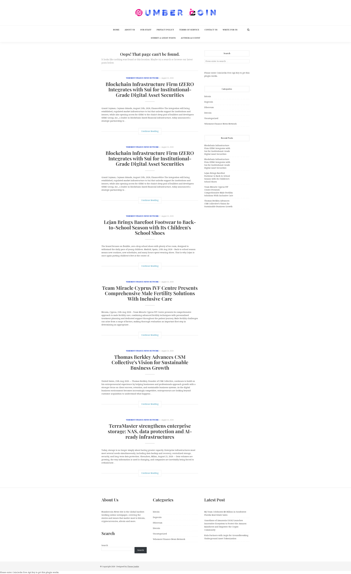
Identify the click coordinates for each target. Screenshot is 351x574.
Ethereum (209, 107)
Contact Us (210, 30)
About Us (130, 30)
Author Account (190, 38)
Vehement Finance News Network (142, 78)
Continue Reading (149, 131)
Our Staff (145, 30)
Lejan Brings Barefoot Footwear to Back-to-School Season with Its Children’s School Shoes (150, 227)
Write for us (230, 30)
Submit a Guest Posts (163, 38)
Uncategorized (211, 118)
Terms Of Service (189, 30)
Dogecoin (208, 102)
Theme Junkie (133, 567)
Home (116, 30)
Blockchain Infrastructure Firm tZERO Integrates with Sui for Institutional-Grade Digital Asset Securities (150, 89)
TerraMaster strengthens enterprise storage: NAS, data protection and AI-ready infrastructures (150, 431)
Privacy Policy (165, 30)
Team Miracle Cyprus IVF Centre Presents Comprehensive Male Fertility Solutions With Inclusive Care (150, 293)
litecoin (208, 113)
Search (104, 545)
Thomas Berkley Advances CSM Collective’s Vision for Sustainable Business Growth (149, 362)
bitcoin (207, 96)
